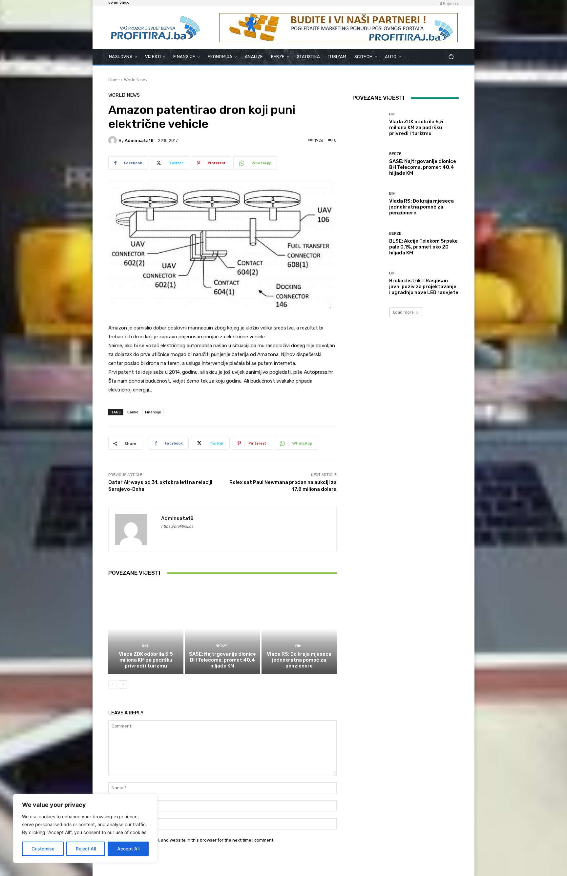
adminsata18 (139, 140)
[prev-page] (112, 684)
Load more (403, 312)
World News (135, 80)
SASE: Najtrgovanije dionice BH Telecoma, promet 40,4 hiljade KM (222, 660)
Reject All (86, 848)
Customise (43, 848)
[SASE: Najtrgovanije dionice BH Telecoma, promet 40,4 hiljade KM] (222, 628)
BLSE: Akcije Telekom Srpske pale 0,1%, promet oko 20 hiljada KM (423, 247)
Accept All (128, 848)
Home (114, 80)
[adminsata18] (113, 140)
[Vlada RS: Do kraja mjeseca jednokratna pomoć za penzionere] (299, 628)
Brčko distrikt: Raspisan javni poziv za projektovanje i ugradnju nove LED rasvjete (423, 286)
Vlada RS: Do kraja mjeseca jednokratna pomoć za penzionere (299, 660)
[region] (85, 828)
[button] (451, 57)
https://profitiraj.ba (177, 526)
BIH (145, 646)
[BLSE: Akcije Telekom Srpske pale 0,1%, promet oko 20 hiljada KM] (368, 244)
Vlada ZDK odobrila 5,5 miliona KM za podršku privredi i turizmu (146, 660)
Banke (132, 411)
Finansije (153, 411)
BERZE (222, 646)
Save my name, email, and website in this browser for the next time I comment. (195, 840)
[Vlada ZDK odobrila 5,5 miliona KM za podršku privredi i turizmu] (145, 628)
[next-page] (123, 684)
